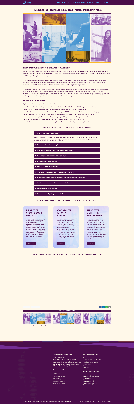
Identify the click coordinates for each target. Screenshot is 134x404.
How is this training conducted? (47, 161)
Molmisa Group (87, 364)
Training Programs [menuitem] (78, 2)
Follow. (91, 243)
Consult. (60, 243)
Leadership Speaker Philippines (90, 362)
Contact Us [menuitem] (107, 2)
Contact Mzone (57, 375)
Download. (31, 243)
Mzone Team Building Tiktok (90, 383)
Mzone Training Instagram (89, 378)
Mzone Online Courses (58, 380)
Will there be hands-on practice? (47, 188)
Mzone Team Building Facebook (91, 376)
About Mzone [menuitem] (65, 2)
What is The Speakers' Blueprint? (47, 166)
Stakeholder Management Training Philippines (35, 325)
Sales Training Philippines (60, 325)
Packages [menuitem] (90, 2)
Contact (109, 401)
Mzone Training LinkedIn (89, 384)
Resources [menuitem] (98, 2)
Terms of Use (88, 401)
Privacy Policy (96, 401)
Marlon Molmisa (55, 401)
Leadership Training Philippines (91, 325)
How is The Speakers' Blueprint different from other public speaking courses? (61, 177)
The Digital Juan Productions (90, 361)
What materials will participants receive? (50, 194)
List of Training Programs (59, 383)
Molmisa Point (86, 366)
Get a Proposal (56, 373)
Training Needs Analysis (59, 376)
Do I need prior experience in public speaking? (51, 156)
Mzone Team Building (88, 357)
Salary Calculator (57, 378)
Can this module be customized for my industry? (52, 183)
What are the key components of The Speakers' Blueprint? (55, 172)
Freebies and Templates (59, 381)
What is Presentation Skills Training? (48, 133)
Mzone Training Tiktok (88, 381)
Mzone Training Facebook (89, 375)
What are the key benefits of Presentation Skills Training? (55, 150)
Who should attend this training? (47, 145)
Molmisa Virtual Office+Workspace (92, 359)
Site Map (103, 401)
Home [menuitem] (58, 2)
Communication (35, 307)
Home (81, 401)
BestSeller (26, 307)
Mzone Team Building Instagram (91, 380)
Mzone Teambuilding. (66, 401)
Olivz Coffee (86, 367)
